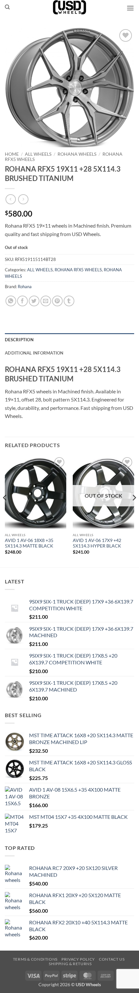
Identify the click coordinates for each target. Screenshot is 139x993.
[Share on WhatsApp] (10, 301)
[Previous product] (23, 199)
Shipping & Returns (70, 963)
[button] (130, 8)
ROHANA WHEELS (77, 154)
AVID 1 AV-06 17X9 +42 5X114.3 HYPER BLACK (97, 543)
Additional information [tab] (34, 352)
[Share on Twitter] (34, 301)
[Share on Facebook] (22, 301)
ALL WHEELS (38, 154)
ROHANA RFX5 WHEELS (78, 269)
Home (12, 154)
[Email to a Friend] (45, 301)
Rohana (25, 286)
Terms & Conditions (35, 959)
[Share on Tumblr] (69, 301)
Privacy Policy (78, 959)
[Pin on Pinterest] (57, 301)
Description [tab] (19, 339)
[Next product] (10, 199)
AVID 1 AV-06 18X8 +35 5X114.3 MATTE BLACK (29, 543)
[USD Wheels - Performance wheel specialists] (69, 7)
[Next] (134, 511)
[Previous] (5, 511)
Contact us (111, 959)
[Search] (7, 7)
